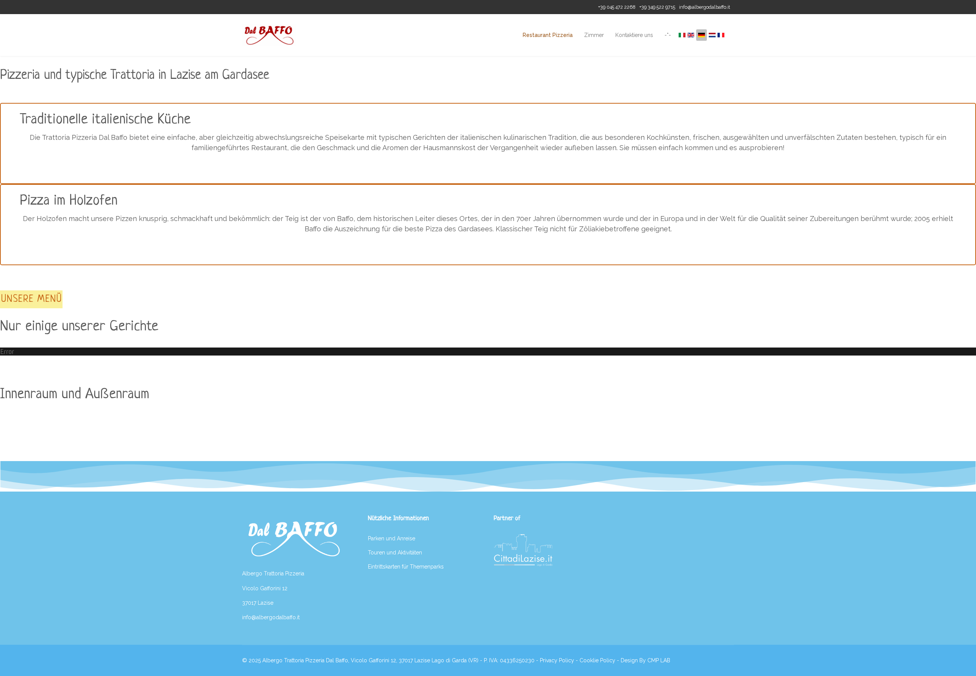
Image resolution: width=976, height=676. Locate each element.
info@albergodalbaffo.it (704, 7)
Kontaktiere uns (634, 35)
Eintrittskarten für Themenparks (406, 567)
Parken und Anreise (391, 538)
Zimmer (594, 35)
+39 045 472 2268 (617, 7)
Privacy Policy (557, 660)
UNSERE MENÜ (31, 299)
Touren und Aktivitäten (395, 552)
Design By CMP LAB (645, 660)
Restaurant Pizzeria (548, 35)
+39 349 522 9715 (657, 7)
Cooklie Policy (597, 660)
